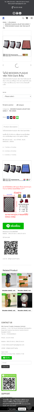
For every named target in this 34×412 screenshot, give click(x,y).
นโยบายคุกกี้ (13, 405)
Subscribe (5, 366)
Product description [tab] (10, 127)
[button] (22, 18)
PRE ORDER (12, 111)
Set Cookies (12, 409)
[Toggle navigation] (32, 18)
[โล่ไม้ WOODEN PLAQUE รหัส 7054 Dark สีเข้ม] (17, 46)
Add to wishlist (8, 105)
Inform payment (6, 397)
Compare (21, 105)
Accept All (22, 409)
